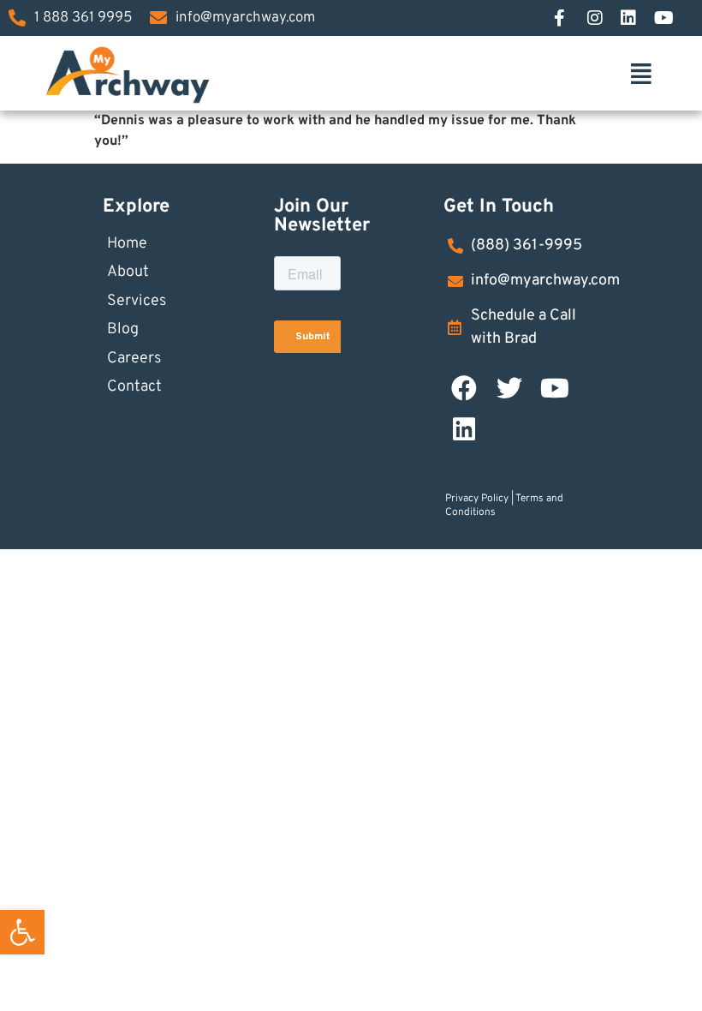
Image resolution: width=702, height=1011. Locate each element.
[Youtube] (554, 388)
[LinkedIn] (637, 18)
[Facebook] (570, 18)
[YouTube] (670, 18)
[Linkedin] (464, 429)
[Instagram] (603, 18)
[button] (22, 932)
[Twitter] (509, 388)
